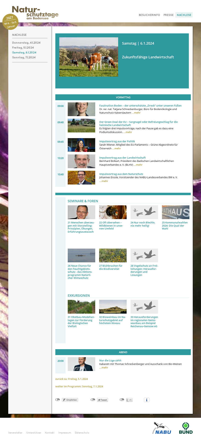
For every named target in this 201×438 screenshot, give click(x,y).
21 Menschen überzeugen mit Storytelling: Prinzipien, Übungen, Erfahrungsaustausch (81, 227)
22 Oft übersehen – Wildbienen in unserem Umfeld (111, 225)
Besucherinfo (149, 15)
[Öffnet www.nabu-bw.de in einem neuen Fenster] (161, 427)
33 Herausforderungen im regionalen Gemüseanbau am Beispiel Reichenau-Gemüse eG (144, 321)
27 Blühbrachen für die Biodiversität (110, 267)
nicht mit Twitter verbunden (93, 400)
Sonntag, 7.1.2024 (24, 57)
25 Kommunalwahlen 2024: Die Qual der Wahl (175, 225)
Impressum (64, 433)
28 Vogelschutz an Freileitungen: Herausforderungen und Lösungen (144, 270)
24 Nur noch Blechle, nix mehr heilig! (143, 224)
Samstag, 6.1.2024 (24, 52)
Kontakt (50, 433)
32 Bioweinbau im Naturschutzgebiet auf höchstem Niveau (112, 320)
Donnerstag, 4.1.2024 (26, 42)
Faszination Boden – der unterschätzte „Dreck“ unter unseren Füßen (140, 105)
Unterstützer (33, 433)
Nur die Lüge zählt (110, 360)
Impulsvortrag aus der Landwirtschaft (122, 157)
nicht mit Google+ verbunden (122, 400)
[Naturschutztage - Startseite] (31, 12)
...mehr (136, 112)
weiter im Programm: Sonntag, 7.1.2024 (79, 386)
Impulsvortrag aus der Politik (117, 141)
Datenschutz (82, 433)
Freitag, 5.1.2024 (23, 47)
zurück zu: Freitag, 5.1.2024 (71, 379)
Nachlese (184, 15)
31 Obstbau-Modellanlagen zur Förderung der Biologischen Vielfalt (81, 321)
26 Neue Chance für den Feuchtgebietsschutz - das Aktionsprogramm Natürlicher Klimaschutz (80, 272)
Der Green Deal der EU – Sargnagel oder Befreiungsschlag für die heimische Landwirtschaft (138, 123)
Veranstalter (15, 433)
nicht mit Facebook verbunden (57, 400)
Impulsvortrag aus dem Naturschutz (121, 174)
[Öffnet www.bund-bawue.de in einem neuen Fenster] (186, 427)
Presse (169, 15)
